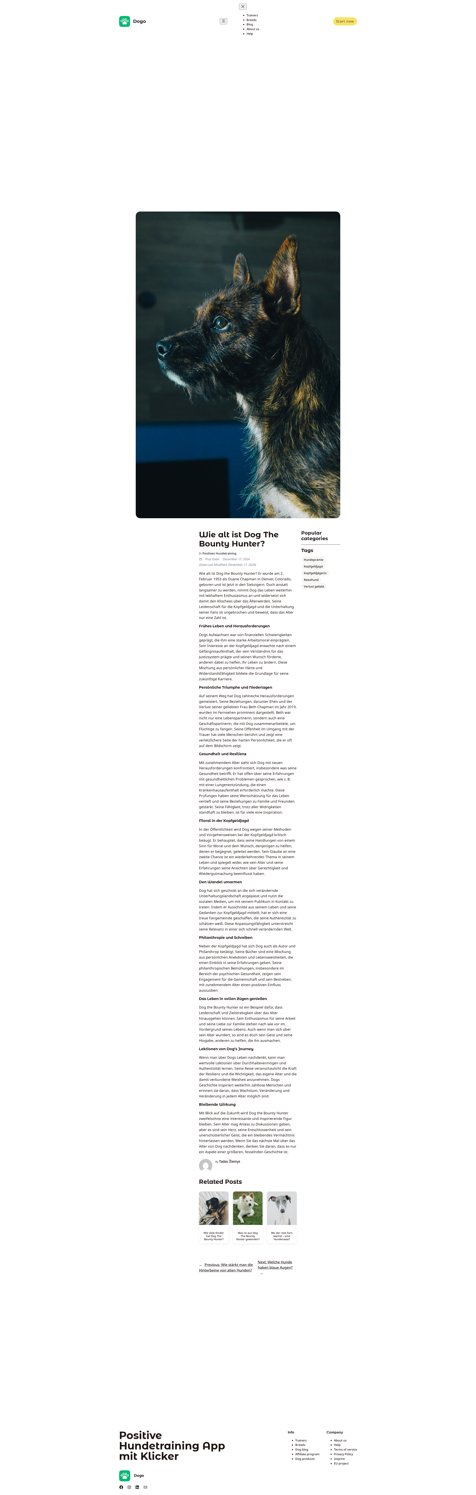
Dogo (139, 21)
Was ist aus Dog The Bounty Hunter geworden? (248, 1236)
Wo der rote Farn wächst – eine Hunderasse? (281, 1236)
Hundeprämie (313, 560)
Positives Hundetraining (219, 553)
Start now (345, 21)
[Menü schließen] (243, 7)
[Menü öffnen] (223, 21)
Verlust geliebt (314, 586)
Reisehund (311, 580)
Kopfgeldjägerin (315, 573)
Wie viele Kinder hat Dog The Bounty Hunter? (214, 1236)
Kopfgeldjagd (313, 566)
